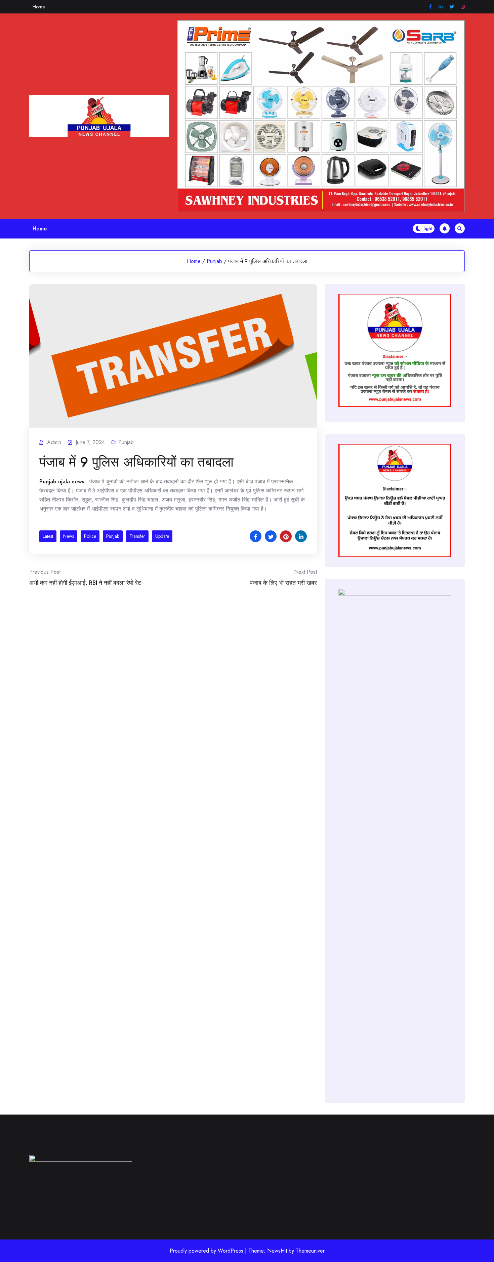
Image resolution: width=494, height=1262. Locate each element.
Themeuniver (310, 1251)
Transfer (137, 536)
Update (162, 536)
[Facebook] (430, 6)
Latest (48, 536)
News (68, 536)
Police (90, 536)
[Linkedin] (441, 6)
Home (39, 6)
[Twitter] (451, 6)
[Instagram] (463, 6)
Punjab (214, 261)
